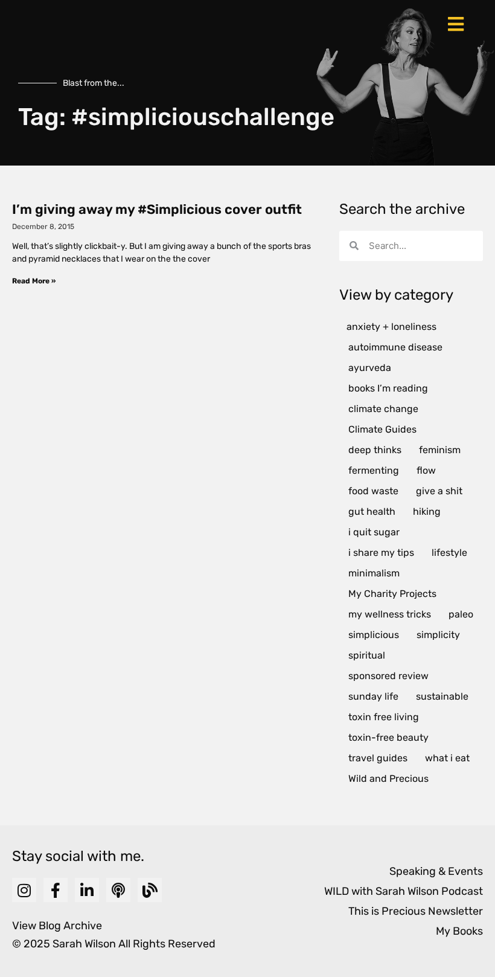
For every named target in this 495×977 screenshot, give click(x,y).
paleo (461, 614)
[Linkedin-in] (87, 890)
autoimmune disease (395, 347)
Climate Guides (382, 429)
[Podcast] (118, 890)
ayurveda (369, 367)
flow (426, 470)
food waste (373, 491)
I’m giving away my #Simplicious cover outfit (157, 209)
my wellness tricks (389, 614)
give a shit (439, 491)
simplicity (438, 634)
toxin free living (383, 717)
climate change (383, 408)
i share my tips (381, 552)
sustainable (442, 696)
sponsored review (388, 676)
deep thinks (374, 450)
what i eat (447, 758)
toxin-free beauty (388, 737)
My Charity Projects (392, 593)
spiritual (366, 655)
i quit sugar (374, 532)
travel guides (377, 758)
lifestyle (449, 552)
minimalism (374, 573)
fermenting (373, 470)
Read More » (34, 281)
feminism (440, 450)
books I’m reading (388, 388)
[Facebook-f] (55, 890)
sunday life (373, 696)
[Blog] (150, 890)
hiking (427, 511)
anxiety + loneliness (391, 326)
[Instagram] (24, 890)
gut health (371, 511)
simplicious (373, 634)
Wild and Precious (388, 778)
